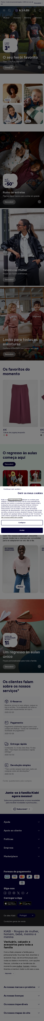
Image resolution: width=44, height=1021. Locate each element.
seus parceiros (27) (15, 500)
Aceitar (22, 530)
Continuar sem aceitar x (12, 489)
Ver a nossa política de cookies (12, 517)
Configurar (22, 522)
